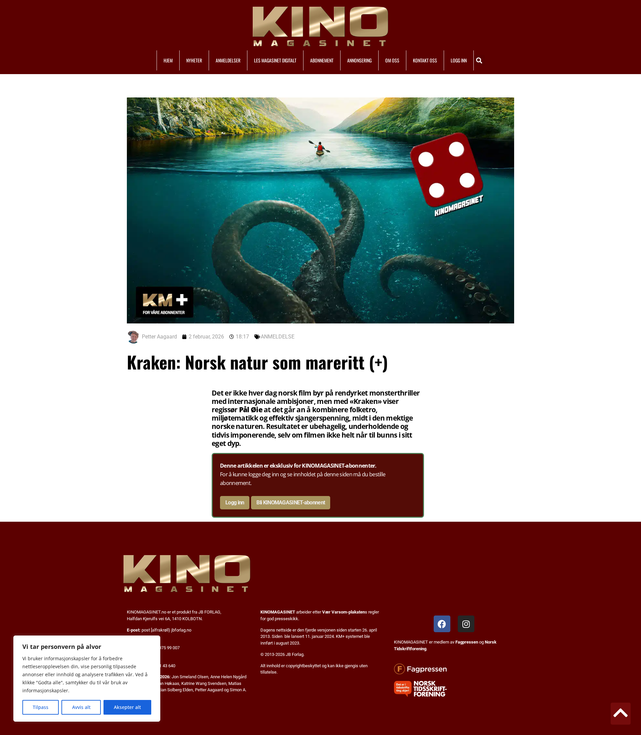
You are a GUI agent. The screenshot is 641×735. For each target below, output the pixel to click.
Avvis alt (81, 707)
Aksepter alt (127, 707)
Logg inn (234, 502)
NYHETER (194, 60)
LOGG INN (459, 60)
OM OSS (392, 60)
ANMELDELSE (277, 336)
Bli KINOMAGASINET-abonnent (290, 502)
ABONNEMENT (322, 60)
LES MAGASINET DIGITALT (275, 60)
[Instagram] (466, 624)
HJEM (168, 60)
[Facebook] (442, 624)
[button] (479, 60)
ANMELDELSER (228, 60)
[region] (86, 679)
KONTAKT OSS (425, 60)
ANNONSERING (359, 60)
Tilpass (40, 707)
